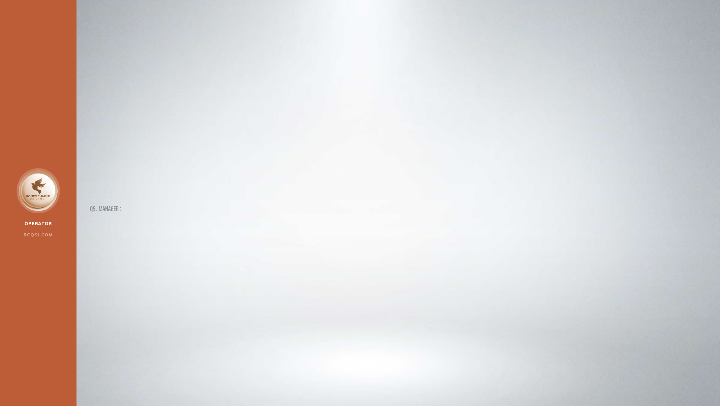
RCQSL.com (38, 235)
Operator (38, 223)
